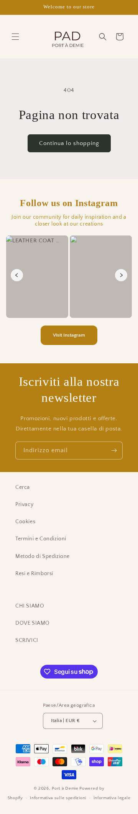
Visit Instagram (69, 335)
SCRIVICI (26, 640)
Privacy (24, 504)
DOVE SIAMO (32, 623)
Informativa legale (112, 798)
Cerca (22, 487)
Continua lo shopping (69, 143)
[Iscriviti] (113, 450)
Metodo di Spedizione (42, 556)
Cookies (25, 522)
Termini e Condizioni (40, 539)
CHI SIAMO (29, 606)
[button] (15, 36)
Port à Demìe (65, 788)
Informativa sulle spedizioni (58, 798)
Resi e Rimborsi (34, 574)
